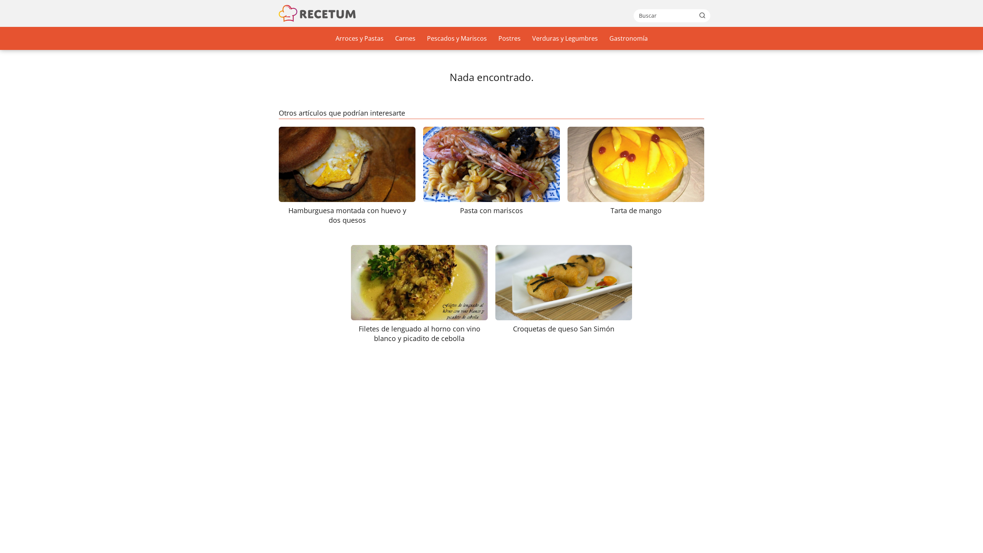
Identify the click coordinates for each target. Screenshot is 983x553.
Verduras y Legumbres (565, 38)
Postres (509, 38)
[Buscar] (702, 15)
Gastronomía (628, 38)
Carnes (405, 38)
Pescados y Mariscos (457, 38)
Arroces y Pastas (360, 38)
